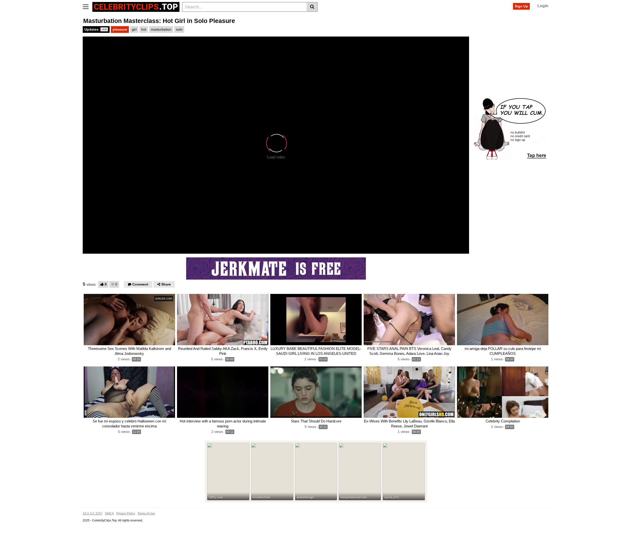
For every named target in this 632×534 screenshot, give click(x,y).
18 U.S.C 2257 (92, 513)
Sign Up (521, 6)
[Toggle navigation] (87, 6)
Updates (95, 29)
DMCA (109, 513)
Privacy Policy (125, 513)
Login (542, 6)
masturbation (161, 29)
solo (179, 29)
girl (134, 29)
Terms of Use (146, 513)
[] (312, 7)
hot (143, 29)
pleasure (120, 29)
